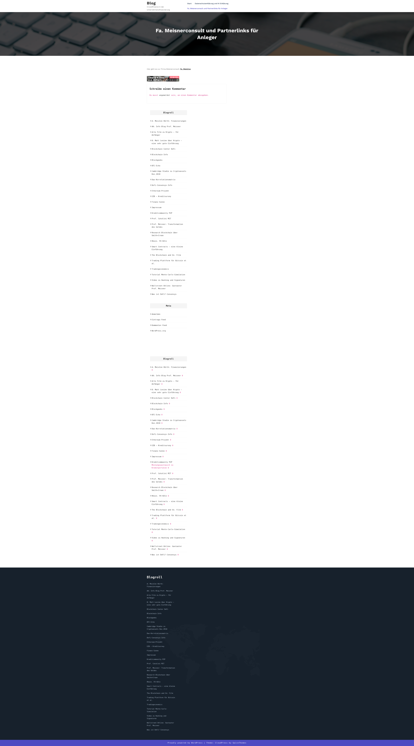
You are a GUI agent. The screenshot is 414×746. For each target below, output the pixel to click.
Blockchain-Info (160, 155)
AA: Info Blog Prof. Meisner (166, 126)
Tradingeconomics (160, 269)
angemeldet (164, 95)
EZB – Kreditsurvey (161, 196)
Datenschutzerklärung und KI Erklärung (211, 3)
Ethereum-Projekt (160, 191)
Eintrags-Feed (159, 320)
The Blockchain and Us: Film (166, 255)
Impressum (156, 207)
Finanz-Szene (158, 202)
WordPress (197, 743)
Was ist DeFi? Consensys (164, 294)
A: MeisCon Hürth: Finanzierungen (169, 121)
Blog (151, 3)
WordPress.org (159, 331)
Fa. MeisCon (185, 69)
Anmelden (156, 314)
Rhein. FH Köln (159, 241)
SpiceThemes (239, 743)
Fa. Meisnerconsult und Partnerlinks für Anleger (207, 8)
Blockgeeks (157, 160)
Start (189, 3)
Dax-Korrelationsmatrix (163, 180)
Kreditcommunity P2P (162, 213)
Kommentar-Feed (159, 325)
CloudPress (221, 743)
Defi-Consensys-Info (162, 185)
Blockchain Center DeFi (163, 149)
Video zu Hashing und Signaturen (168, 280)
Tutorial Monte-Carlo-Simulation (168, 275)
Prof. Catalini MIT (161, 219)
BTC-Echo (156, 166)
